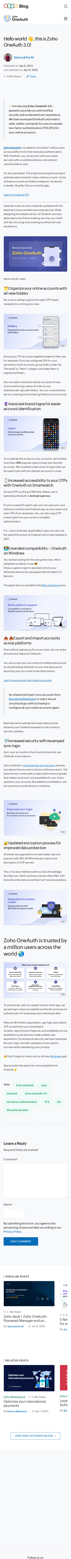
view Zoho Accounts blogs (34, 1435)
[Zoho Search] (65, 6)
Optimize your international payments (25, 1403)
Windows (55, 1056)
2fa (59, 1101)
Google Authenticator (22, 699)
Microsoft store (51, 585)
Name (7, 1204)
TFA (46, 1101)
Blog (23, 6)
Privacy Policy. (13, 1231)
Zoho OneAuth (12, 147)
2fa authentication (17, 1110)
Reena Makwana (17, 1411)
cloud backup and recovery (39, 765)
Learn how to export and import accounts (28, 680)
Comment (10, 1159)
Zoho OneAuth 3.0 (36, 1093)
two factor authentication (22, 1101)
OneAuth (12, 1093)
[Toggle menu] (65, 18)
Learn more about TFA (16, 194)
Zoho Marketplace (15, 1397)
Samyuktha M (24, 57)
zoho (44, 1085)
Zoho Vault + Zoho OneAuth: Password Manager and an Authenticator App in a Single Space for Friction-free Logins (26, 1319)
